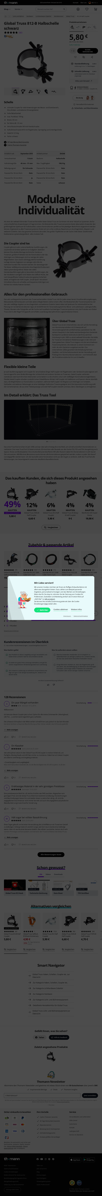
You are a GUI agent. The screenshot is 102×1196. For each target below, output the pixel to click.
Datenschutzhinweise (81, 616)
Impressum (67, 616)
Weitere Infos (76, 609)
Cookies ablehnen (60, 609)
